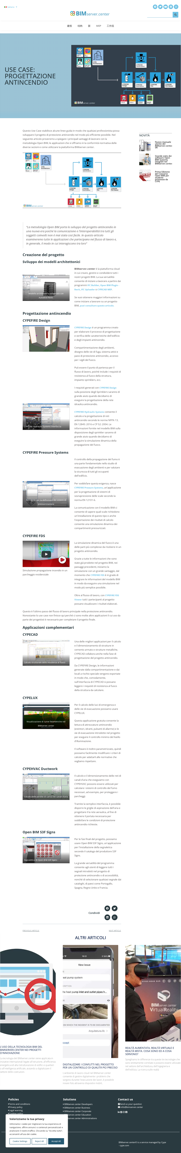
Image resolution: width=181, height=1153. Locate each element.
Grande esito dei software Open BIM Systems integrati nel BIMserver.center (163, 159)
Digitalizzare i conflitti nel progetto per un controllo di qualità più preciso (90, 1066)
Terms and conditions (19, 1104)
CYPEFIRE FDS (97, 575)
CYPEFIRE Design (82, 327)
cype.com (124, 1145)
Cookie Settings (20, 1141)
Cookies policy (16, 1113)
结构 (80, 25)
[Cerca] (175, 14)
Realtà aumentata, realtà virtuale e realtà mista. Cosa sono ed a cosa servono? (149, 1051)
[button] (107, 908)
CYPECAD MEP (104, 289)
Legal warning (16, 1110)
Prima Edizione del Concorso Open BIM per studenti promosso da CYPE (162, 176)
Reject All (39, 1141)
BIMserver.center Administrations (80, 1118)
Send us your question (131, 1104)
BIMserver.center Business (77, 1107)
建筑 (69, 25)
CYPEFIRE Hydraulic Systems (89, 411)
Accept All (56, 1141)
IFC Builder (93, 285)
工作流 (110, 25)
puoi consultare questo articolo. (97, 305)
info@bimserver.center (132, 1107)
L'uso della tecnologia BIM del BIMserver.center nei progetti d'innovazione (21, 1049)
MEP (98, 25)
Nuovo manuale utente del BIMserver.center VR (163, 144)
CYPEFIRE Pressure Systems (88, 487)
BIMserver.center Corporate (77, 1111)
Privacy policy (15, 1107)
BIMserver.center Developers (78, 1104)
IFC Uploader (88, 289)
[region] (37, 1130)
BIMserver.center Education (77, 1114)
